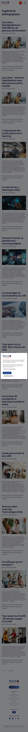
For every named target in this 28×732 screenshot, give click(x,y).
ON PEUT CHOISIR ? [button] (8, 376)
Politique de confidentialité (9, 368)
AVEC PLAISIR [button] (7, 372)
